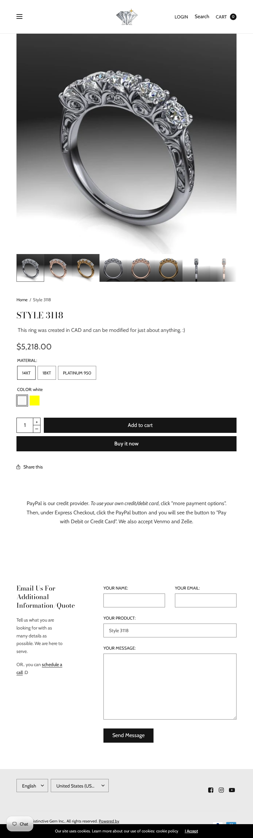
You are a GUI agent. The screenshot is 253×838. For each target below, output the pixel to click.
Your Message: (119, 648)
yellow (34, 400)
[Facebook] (211, 790)
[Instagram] (221, 790)
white (22, 400)
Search (202, 16)
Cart (221, 17)
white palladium (59, 400)
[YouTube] (232, 790)
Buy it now (126, 443)
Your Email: (187, 588)
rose (47, 400)
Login (181, 17)
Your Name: (115, 588)
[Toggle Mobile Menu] (23, 17)
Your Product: (119, 618)
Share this (33, 467)
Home (22, 299)
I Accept (191, 831)
